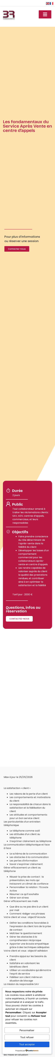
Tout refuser (27, 1037)
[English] (48, 3)
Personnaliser (27, 1030)
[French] (52, 3)
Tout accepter (27, 1044)
